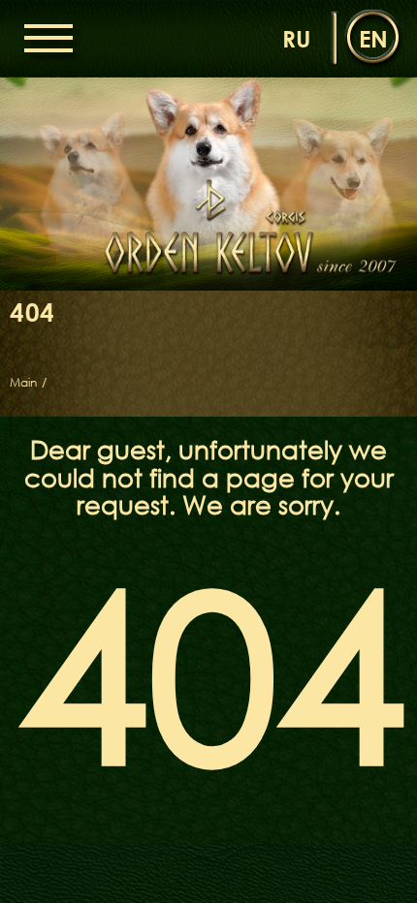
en (373, 38)
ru (296, 38)
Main (23, 383)
